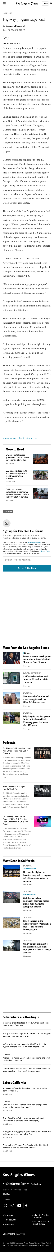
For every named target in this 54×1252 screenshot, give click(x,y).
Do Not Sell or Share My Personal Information (34, 1245)
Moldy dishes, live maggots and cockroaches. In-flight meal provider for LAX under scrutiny (37, 948)
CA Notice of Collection (10, 1245)
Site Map (6, 1194)
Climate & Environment (32, 673)
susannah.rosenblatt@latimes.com (20, 438)
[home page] (27, 3)
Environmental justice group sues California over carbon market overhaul (17, 457)
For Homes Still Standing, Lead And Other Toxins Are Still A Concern (17, 750)
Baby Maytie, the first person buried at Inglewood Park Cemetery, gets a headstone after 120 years (36, 721)
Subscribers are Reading (19, 1017)
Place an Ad (8, 1225)
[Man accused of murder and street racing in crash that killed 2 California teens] (11, 698)
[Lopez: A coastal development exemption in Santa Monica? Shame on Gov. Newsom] (11, 658)
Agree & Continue (27, 568)
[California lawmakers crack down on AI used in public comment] (11, 678)
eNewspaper (8, 1215)
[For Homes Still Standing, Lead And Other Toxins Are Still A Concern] (42, 753)
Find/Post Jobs (9, 1220)
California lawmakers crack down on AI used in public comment (36, 679)
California (7, 13)
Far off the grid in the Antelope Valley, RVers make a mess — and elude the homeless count (37, 925)
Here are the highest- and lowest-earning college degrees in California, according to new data (37, 877)
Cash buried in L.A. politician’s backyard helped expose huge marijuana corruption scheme (36, 902)
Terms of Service (34, 542)
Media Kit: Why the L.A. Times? (40, 1216)
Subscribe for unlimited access (15, 1190)
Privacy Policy (44, 551)
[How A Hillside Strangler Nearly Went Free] (42, 791)
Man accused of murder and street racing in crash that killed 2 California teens (36, 699)
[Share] (6, 38)
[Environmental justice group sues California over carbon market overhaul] (40, 459)
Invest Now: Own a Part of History (40, 1223)
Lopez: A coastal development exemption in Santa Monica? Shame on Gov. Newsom (37, 659)
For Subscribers (29, 869)
